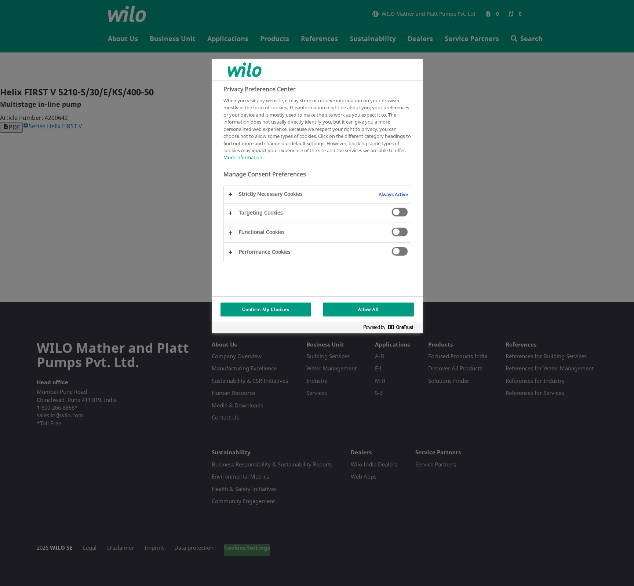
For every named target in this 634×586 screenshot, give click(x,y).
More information (242, 157)
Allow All (368, 309)
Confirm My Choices (265, 309)
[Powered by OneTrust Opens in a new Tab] (391, 328)
